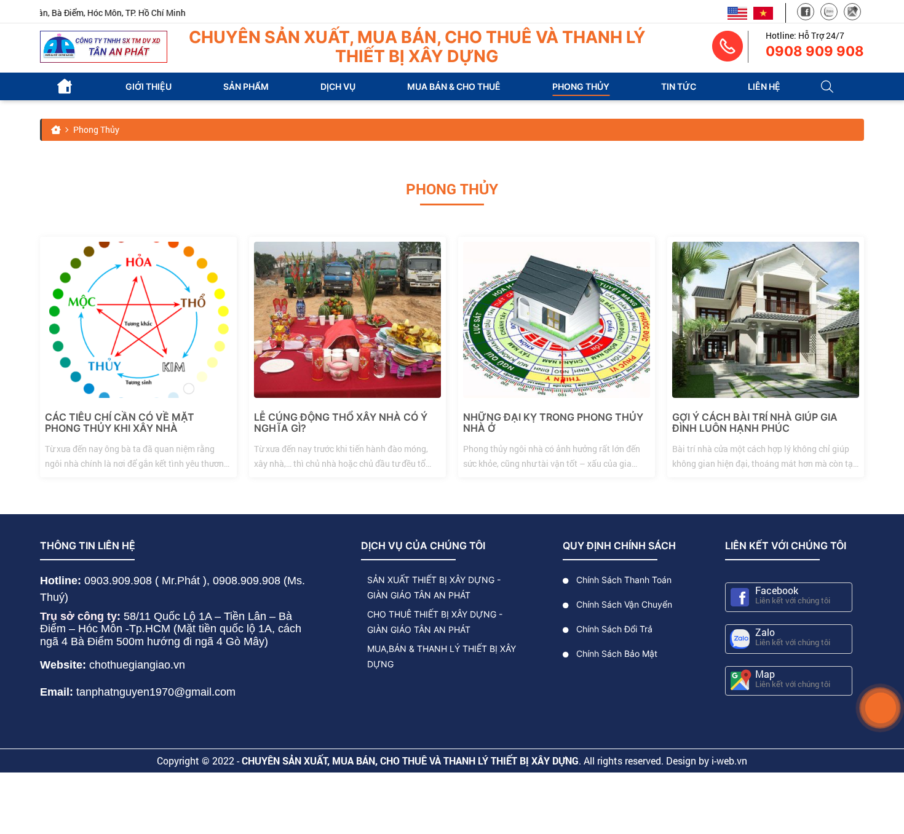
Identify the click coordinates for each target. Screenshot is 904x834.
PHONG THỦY (580, 87)
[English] (737, 12)
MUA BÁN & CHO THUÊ (454, 87)
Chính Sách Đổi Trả (613, 629)
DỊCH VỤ (337, 87)
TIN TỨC (678, 87)
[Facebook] (805, 13)
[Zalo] (829, 13)
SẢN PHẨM (246, 87)
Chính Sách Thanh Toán (623, 579)
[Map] (852, 13)
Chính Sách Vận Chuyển (623, 604)
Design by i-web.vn (706, 760)
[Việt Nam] (763, 12)
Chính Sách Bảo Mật (615, 653)
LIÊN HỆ (764, 87)
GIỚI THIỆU (148, 87)
